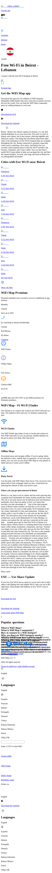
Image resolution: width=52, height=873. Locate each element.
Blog (12, 654)
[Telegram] (8, 651)
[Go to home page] (10, 4)
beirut (3, 44)
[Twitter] (2, 651)
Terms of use (6, 666)
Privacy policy (17, 666)
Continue (4, 339)
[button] (26, 671)
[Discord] (5, 651)
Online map (5, 654)
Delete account (29, 666)
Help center (18, 654)
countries (4, 35)
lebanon (4, 40)
